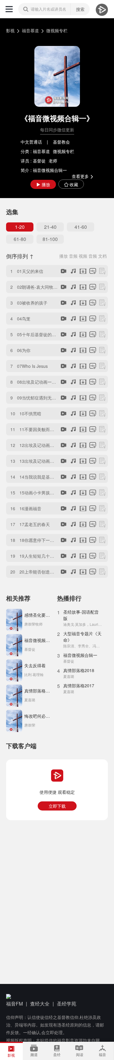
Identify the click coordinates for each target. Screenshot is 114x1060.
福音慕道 (30, 30)
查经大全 (40, 1003)
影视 (10, 30)
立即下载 (57, 806)
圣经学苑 (66, 1003)
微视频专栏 (56, 30)
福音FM (14, 1003)
